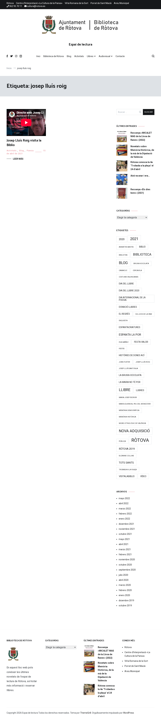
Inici (38, 56)
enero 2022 (124, 518)
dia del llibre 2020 (129, 290)
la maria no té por (129, 382)
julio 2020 (123, 575)
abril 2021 (123, 544)
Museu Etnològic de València (132, 423)
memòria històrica (127, 417)
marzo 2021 (125, 549)
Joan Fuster (124, 362)
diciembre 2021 (126, 524)
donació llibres (128, 307)
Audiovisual (104, 56)
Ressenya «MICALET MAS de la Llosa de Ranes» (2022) (141, 136)
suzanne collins (126, 456)
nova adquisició (134, 431)
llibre (124, 390)
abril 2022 (123, 503)
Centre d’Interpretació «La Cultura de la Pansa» (39, 3)
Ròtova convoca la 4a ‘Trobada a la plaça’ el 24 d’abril (141, 165)
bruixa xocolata (141, 263)
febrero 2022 (125, 513)
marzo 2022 (125, 508)
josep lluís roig (143, 362)
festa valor (141, 342)
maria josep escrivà (128, 397)
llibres (140, 390)
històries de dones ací (131, 355)
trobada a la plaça (128, 470)
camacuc (123, 270)
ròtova (140, 440)
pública (122, 441)
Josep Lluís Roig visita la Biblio (24, 143)
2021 (134, 239)
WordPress (128, 713)
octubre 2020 (125, 564)
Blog (69, 56)
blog (123, 263)
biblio (142, 246)
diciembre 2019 (126, 600)
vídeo (143, 476)
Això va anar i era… (140, 175)
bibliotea (123, 255)
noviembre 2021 (127, 529)
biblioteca (142, 254)
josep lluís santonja (128, 368)
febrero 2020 (125, 590)
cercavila (137, 270)
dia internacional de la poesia (132, 298)
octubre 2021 (125, 534)
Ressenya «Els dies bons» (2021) (140, 191)
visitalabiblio (127, 476)
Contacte (120, 56)
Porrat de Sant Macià (101, 3)
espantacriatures (129, 327)
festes (121, 349)
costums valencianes (128, 277)
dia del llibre (126, 283)
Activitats (79, 56)
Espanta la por (130, 334)
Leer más (18, 159)
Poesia (30, 151)
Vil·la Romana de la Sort (76, 3)
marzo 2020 (125, 585)
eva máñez (123, 342)
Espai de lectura (80, 44)
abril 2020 (123, 580)
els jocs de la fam (144, 314)
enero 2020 (124, 595)
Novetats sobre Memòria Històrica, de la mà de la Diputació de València (142, 151)
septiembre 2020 (127, 569)
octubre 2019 (125, 605)
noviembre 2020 (127, 559)
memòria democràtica (129, 410)
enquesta (123, 321)
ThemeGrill (85, 713)
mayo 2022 (124, 498)
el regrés (124, 314)
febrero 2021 (125, 554)
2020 (122, 239)
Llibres (90, 56)
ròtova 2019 (127, 448)
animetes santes (126, 247)
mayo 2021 (124, 539)
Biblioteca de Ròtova (53, 56)
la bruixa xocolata (130, 375)
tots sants (126, 462)
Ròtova (10, 3)
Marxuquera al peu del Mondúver (135, 404)
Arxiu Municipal (121, 3)
